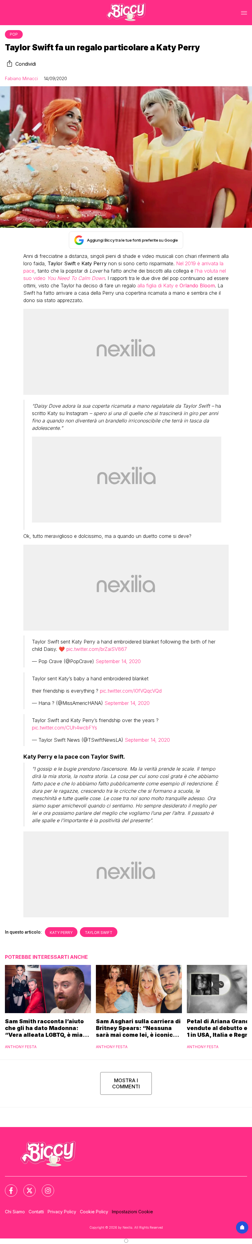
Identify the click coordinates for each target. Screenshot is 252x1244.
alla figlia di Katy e (176, 285)
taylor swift (98, 932)
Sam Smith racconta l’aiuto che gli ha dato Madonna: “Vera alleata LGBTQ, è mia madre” (44, 1028)
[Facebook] (7, 1186)
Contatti (36, 1211)
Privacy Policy (62, 1211)
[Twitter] (25, 1186)
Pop (14, 34)
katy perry (61, 932)
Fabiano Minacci (21, 78)
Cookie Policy (94, 1211)
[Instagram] (44, 1186)
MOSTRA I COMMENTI (126, 1083)
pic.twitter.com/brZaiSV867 (96, 649)
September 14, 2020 (118, 661)
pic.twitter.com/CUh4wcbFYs (64, 728)
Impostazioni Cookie (132, 1211)
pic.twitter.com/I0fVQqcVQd (131, 691)
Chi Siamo (15, 1211)
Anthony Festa (21, 1046)
